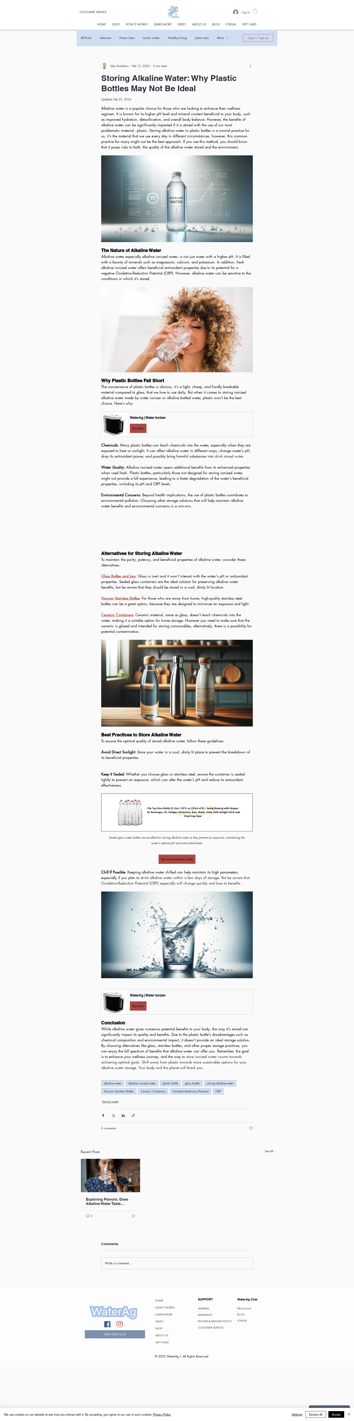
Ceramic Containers (153, 1146)
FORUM (242, 1375)
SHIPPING (203, 1363)
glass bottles (192, 1138)
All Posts (86, 38)
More (220, 38)
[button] (255, 10)
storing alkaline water (220, 1138)
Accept (336, 1414)
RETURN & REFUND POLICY (214, 1375)
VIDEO (159, 1376)
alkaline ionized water (142, 1138)
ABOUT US (161, 1389)
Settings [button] (297, 1414)
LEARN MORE (163, 1369)
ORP (218, 1146)
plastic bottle (170, 1138)
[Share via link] (133, 1170)
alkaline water (112, 1138)
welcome (105, 38)
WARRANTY (205, 1369)
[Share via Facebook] (103, 1170)
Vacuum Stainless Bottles (119, 1146)
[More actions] (250, 66)
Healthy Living (177, 38)
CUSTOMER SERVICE (211, 1382)
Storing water (110, 1156)
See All (269, 1206)
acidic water (151, 38)
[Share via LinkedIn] (123, 1170)
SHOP (158, 1383)
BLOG (241, 1369)
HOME (159, 1355)
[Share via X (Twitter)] (113, 1170)
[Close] (349, 1414)
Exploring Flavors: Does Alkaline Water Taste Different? (107, 1256)
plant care (202, 38)
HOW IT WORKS (165, 1362)
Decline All (315, 1414)
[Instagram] (120, 1379)
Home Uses (127, 38)
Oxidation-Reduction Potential (190, 1146)
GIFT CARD (162, 1396)
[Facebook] (107, 1379)
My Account (244, 1362)
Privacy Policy (162, 1414)
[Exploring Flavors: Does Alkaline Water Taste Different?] (110, 1230)
